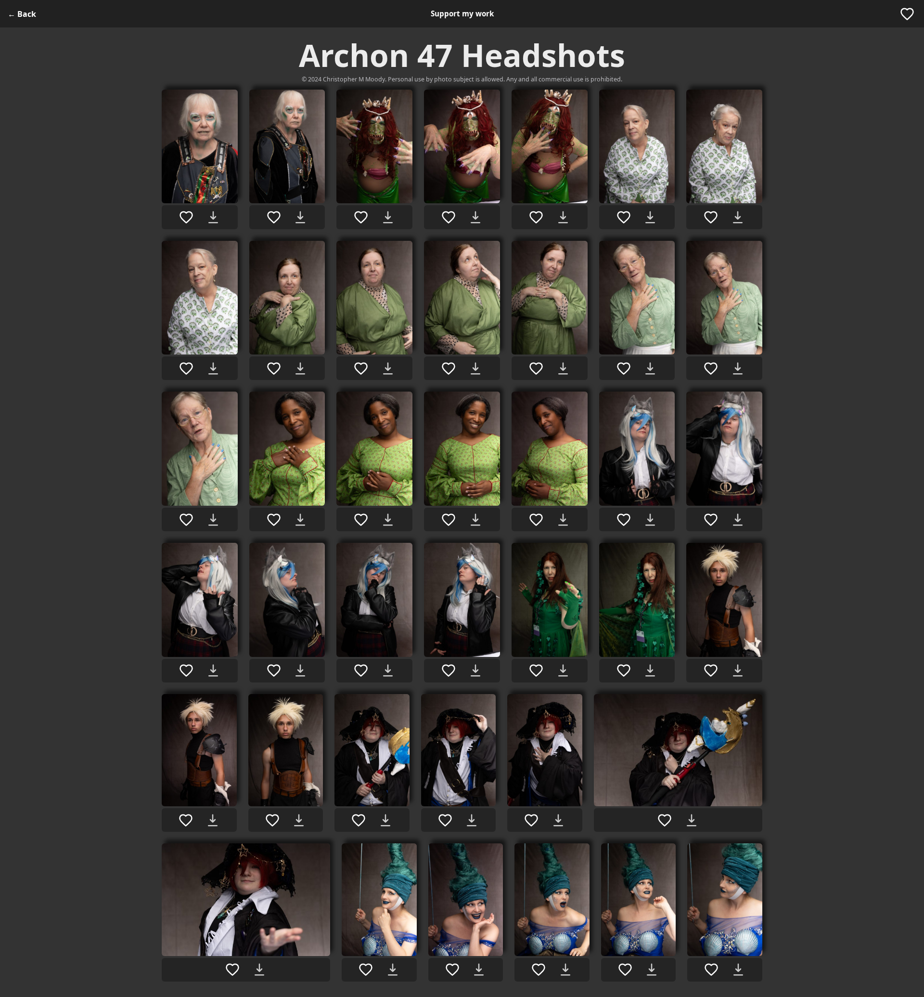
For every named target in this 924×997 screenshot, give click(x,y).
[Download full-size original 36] (393, 969)
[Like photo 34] (664, 820)
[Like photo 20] (624, 520)
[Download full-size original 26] (563, 670)
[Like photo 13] (624, 368)
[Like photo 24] (361, 670)
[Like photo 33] (531, 820)
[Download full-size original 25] (475, 670)
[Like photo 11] (448, 368)
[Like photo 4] (448, 217)
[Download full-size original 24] (388, 670)
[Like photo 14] (711, 368)
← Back (22, 14)
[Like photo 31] (358, 820)
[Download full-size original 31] (385, 820)
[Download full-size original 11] (475, 368)
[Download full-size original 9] (300, 368)
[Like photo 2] (274, 217)
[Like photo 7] (711, 217)
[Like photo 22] (186, 670)
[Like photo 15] (186, 520)
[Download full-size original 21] (738, 520)
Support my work (462, 13)
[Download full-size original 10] (388, 368)
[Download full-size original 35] (259, 969)
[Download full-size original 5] (563, 217)
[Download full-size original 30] (299, 820)
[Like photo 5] (536, 217)
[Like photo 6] (624, 217)
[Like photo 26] (536, 670)
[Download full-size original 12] (563, 368)
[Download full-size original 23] (300, 670)
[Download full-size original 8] (213, 368)
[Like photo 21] (711, 520)
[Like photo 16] (274, 520)
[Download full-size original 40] (738, 969)
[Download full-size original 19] (563, 520)
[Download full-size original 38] (565, 969)
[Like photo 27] (624, 670)
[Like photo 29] (186, 820)
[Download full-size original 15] (213, 520)
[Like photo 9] (274, 368)
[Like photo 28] (711, 670)
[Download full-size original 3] (388, 217)
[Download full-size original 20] (650, 520)
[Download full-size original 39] (651, 969)
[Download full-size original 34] (691, 820)
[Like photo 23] (274, 670)
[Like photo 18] (448, 520)
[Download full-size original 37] (479, 969)
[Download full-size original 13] (650, 368)
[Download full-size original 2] (300, 217)
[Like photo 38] (538, 969)
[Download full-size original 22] (213, 670)
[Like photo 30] (272, 820)
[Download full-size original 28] (738, 670)
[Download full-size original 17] (388, 520)
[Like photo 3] (361, 217)
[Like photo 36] (366, 969)
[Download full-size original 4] (475, 217)
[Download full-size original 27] (650, 670)
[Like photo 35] (232, 969)
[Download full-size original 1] (213, 217)
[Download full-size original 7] (738, 217)
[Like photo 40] (711, 969)
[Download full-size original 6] (650, 217)
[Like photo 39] (625, 969)
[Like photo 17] (361, 520)
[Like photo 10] (361, 368)
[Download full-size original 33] (558, 820)
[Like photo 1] (186, 217)
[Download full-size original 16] (300, 520)
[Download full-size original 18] (475, 520)
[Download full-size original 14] (738, 368)
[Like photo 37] (452, 969)
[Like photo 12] (536, 368)
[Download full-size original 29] (213, 820)
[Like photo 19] (536, 520)
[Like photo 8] (186, 368)
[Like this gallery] (907, 14)
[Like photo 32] (445, 820)
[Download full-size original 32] (471, 820)
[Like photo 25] (448, 670)
